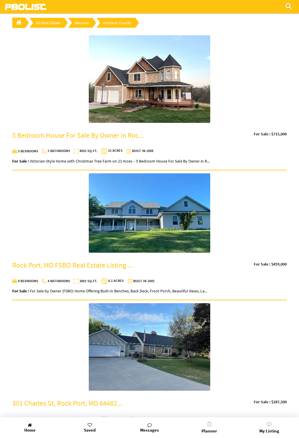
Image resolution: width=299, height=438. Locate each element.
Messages (149, 430)
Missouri (81, 22)
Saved (90, 430)
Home (30, 430)
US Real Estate (48, 22)
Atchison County (117, 22)
